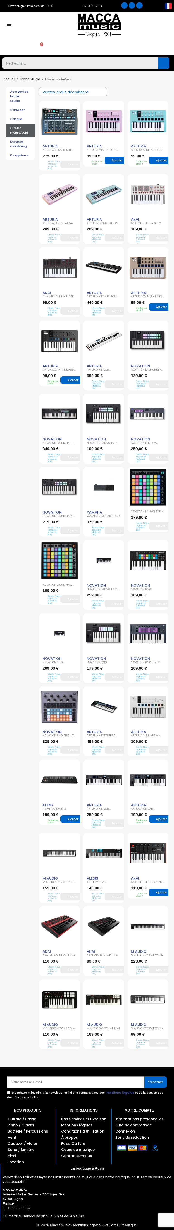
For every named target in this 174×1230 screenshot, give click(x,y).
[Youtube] (139, 5)
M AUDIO (50, 878)
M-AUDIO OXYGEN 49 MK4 (103, 1028)
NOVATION (140, 366)
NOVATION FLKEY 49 (144, 442)
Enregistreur (19, 155)
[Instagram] (132, 5)
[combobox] (77, 63)
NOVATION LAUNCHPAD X (147, 511)
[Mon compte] (15, 47)
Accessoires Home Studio (19, 96)
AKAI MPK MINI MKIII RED (59, 955)
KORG (48, 805)
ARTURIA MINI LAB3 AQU (146, 150)
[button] (39, 47)
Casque (16, 119)
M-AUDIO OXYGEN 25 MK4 (59, 1028)
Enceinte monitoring (18, 144)
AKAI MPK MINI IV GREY (146, 223)
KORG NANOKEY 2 (54, 808)
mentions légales (120, 1092)
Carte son (17, 110)
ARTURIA (50, 146)
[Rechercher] (163, 63)
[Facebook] (124, 5)
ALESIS (92, 878)
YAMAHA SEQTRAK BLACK (103, 516)
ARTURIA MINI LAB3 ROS (102, 150)
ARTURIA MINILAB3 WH (146, 735)
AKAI (135, 219)
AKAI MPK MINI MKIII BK (102, 955)
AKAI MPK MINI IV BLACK (58, 296)
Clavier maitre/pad (19, 130)
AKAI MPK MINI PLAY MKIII (147, 882)
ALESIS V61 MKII (97, 882)
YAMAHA (94, 512)
